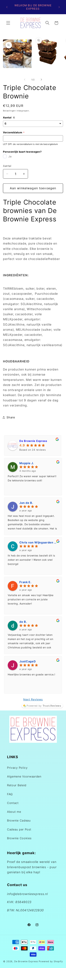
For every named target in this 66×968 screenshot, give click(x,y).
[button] (8, 23)
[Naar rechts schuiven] (41, 80)
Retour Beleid (16, 785)
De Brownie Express (33, 441)
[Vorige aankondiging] (7, 7)
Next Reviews (33, 699)
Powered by (44, 705)
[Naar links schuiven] (25, 80)
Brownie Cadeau (19, 820)
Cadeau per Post (19, 829)
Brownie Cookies (19, 838)
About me (14, 811)
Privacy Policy (17, 767)
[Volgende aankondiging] (59, 7)
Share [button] (11, 417)
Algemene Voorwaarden (24, 776)
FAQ (10, 794)
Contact (13, 803)
